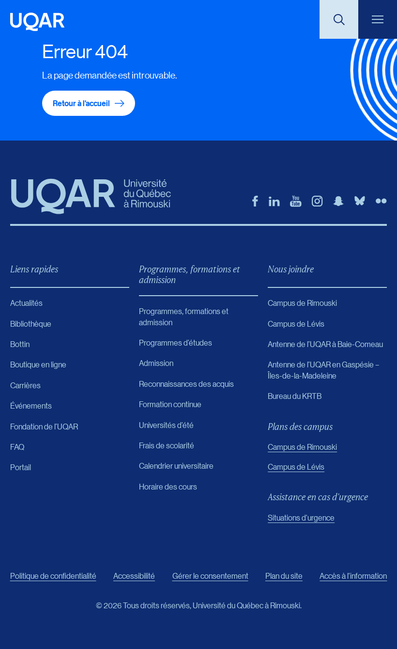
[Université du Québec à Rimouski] (37, 22)
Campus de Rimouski (302, 447)
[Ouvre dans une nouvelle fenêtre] (255, 201)
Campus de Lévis (296, 466)
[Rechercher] (339, 19)
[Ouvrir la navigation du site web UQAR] (377, 19)
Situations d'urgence (301, 517)
